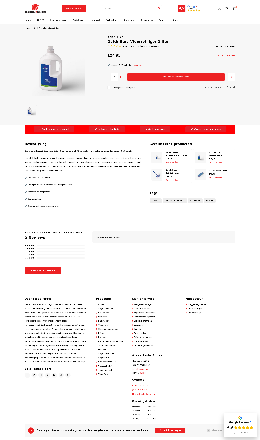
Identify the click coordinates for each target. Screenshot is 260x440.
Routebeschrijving (140, 369)
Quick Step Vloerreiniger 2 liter (46, 28)
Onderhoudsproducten (108, 329)
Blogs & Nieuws (141, 341)
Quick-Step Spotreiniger (216, 153)
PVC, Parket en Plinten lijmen (111, 341)
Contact (162, 20)
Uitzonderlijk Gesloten (143, 345)
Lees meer (137, 65)
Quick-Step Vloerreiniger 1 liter (176, 153)
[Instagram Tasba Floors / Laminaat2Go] (40, 375)
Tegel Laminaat (105, 370)
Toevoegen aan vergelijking (123, 87)
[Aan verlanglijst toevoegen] (231, 77)
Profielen (102, 337)
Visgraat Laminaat (106, 353)
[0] (234, 8)
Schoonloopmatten (107, 345)
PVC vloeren (79, 20)
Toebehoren (147, 20)
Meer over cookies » (222, 430)
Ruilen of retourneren (143, 337)
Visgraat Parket (105, 365)
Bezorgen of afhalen (143, 320)
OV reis (142, 372)
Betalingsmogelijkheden (144, 316)
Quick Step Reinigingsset (173, 171)
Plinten (101, 333)
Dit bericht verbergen (170, 430)
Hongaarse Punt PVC (107, 361)
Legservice (103, 349)
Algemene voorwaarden (144, 312)
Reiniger (209, 200)
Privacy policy (140, 333)
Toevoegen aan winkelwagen (176, 76)
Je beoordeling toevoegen (148, 46)
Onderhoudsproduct (175, 200)
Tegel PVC (103, 374)
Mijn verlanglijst (194, 312)
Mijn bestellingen (195, 308)
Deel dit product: (214, 87)
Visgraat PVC (104, 357)
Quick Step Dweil (218, 170)
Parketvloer (111, 20)
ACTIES (40, 20)
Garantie (137, 329)
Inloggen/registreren (197, 304)
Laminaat (95, 20)
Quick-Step (115, 37)
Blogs (175, 20)
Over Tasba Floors (142, 308)
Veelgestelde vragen (143, 304)
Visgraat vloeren (58, 20)
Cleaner (155, 200)
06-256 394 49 (141, 389)
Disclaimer (138, 324)
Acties (101, 304)
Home (28, 20)
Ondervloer (129, 20)
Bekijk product (172, 162)
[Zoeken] (159, 8)
